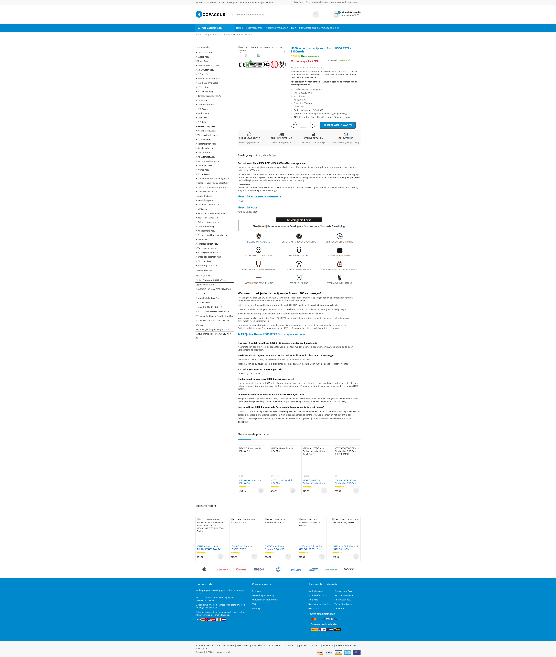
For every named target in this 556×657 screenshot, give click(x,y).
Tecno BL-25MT (202, 302)
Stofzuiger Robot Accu (208, 204)
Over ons (256, 591)
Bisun (227, 34)
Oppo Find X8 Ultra (204, 284)
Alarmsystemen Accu (207, 252)
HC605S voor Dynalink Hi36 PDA (281, 481)
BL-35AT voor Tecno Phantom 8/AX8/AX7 (274, 547)
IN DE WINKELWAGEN (339, 125)
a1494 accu (328, 645)
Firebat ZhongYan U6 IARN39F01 (211, 280)
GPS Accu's (202, 109)
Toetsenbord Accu (206, 152)
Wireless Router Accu (207, 135)
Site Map (256, 608)
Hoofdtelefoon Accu (206, 143)
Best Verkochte (254, 27)
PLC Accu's (202, 74)
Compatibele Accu (212, 34)
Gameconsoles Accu (207, 191)
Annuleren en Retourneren (344, 2)
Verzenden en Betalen (317, 2)
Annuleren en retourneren (265, 599)
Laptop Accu (203, 56)
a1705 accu (314, 645)
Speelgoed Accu (205, 148)
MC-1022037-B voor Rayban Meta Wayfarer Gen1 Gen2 (314, 482)
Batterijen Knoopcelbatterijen (211, 213)
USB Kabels (203, 239)
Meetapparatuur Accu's (208, 161)
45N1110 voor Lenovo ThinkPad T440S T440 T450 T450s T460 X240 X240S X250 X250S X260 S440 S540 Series (210, 548)
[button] (347, 14)
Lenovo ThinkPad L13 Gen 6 (208, 307)
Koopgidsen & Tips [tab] (266, 155)
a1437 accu (277, 645)
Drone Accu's (203, 174)
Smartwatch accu (205, 69)
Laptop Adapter (205, 52)
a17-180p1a (201, 648)
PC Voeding (202, 87)
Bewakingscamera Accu (208, 265)
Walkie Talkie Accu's (206, 130)
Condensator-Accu (206, 104)
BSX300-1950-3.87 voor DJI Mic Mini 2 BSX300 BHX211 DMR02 (346, 482)
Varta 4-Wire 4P (202, 275)
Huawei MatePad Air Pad (207, 298)
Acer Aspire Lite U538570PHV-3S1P (212, 311)
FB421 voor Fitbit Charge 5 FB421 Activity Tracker (345, 547)
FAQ (254, 604)
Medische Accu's (205, 113)
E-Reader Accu (204, 261)
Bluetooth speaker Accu (208, 78)
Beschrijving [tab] (245, 155)
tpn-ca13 (303, 645)
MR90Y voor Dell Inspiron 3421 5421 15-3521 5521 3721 (311, 548)
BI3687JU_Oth (305, 92)
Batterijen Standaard (207, 217)
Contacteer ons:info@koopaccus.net (319, 27)
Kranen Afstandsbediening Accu (213, 178)
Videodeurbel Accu (206, 248)
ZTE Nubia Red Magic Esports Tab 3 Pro (214, 316)
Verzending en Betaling (263, 595)
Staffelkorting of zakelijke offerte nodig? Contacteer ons (323, 117)
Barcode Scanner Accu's (209, 96)
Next (284, 52)
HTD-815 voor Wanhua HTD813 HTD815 (242, 547)
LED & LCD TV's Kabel (207, 82)
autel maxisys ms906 (346, 645)
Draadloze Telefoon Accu (209, 256)
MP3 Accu (202, 209)
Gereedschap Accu (206, 126)
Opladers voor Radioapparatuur (212, 183)
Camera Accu (203, 100)
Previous (240, 52)
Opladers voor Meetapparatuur (212, 187)
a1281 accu (290, 645)
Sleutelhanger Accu (206, 200)
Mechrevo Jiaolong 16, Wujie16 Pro (212, 329)
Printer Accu (203, 169)
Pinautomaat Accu (206, 156)
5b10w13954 (228, 645)
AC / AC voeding (205, 91)
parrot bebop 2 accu (260, 645)
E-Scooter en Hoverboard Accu (212, 235)
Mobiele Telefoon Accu (208, 65)
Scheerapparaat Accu (207, 243)
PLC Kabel (202, 122)
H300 (240, 201)
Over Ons (298, 2)
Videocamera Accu (206, 230)
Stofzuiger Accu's (205, 165)
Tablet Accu (203, 61)
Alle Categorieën (212, 27)
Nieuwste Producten (277, 27)
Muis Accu (202, 117)
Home (239, 27)
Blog (293, 27)
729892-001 (242, 645)
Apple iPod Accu (205, 196)
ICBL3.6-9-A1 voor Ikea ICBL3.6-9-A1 (250, 481)
